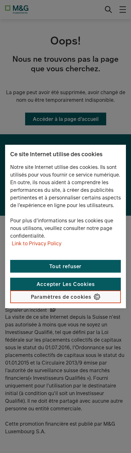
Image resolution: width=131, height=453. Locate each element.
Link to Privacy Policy (36, 243)
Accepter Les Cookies (66, 284)
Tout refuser (65, 266)
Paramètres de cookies (61, 296)
